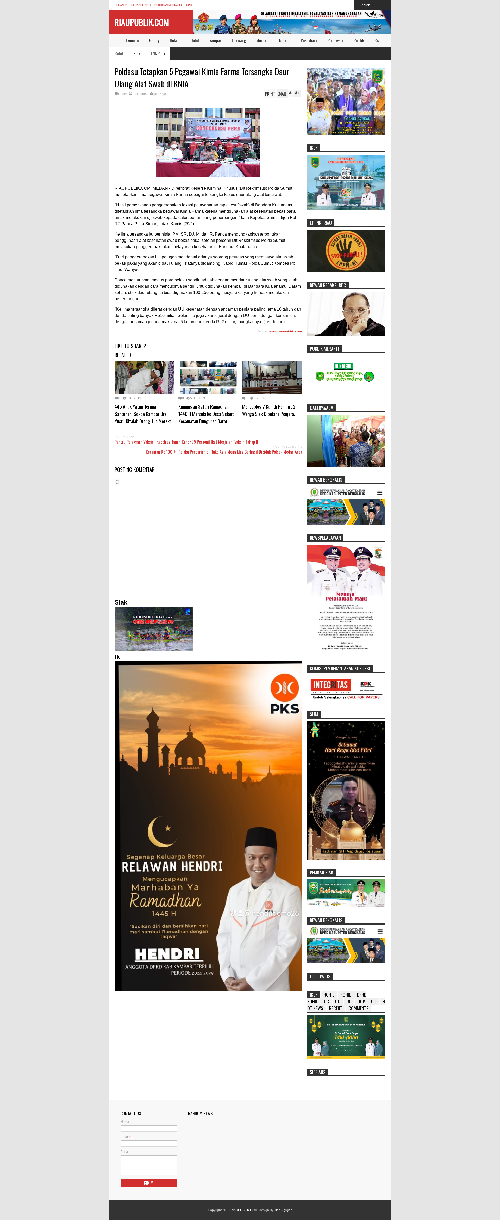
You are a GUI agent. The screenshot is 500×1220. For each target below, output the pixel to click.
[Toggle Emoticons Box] (117, 482)
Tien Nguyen (283, 1210)
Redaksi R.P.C (141, 5)
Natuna (284, 40)
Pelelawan (335, 40)
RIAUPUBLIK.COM (142, 22)
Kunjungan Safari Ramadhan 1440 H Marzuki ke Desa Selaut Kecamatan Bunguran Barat (206, 413)
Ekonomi (132, 40)
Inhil (195, 40)
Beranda (121, 5)
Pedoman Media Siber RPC (173, 5)
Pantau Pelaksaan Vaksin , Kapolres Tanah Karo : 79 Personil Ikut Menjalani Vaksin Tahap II (186, 442)
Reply (122, 94)
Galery (154, 40)
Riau (378, 40)
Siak (136, 53)
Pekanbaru (309, 40)
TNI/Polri (158, 53)
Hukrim (176, 40)
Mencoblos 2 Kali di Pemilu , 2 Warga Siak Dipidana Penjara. (269, 410)
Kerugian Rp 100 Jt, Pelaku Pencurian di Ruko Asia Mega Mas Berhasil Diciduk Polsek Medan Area (224, 452)
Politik (359, 40)
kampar (215, 40)
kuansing (239, 40)
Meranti (262, 40)
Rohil (119, 53)
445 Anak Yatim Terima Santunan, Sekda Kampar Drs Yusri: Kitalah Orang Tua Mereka (143, 413)
